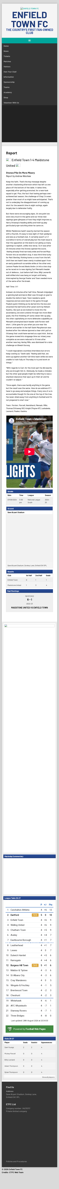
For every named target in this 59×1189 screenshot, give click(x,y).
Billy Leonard (10, 1060)
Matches (7, 61)
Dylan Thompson (11, 1072)
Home (6, 46)
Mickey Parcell (10, 1053)
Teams (7, 87)
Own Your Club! (10, 72)
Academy (8, 92)
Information (9, 77)
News (6, 51)
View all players (48, 1077)
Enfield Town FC (29, 19)
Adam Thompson (11, 1066)
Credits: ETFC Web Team (12, 1172)
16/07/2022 (29, 596)
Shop (6, 97)
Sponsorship (9, 82)
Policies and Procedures (16, 1161)
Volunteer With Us (11, 102)
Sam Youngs (9, 1047)
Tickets (7, 56)
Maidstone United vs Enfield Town (29, 607)
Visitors (7, 66)
